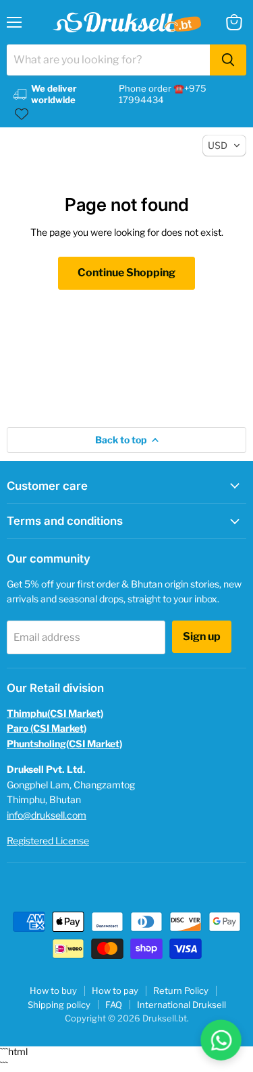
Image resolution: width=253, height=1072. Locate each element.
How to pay (115, 990)
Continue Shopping (126, 272)
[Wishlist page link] (21, 114)
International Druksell (181, 1004)
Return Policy (180, 990)
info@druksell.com (46, 815)
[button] (224, 145)
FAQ (113, 1004)
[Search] (228, 59)
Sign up (202, 636)
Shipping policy (59, 1004)
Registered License (48, 840)
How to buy (53, 990)
